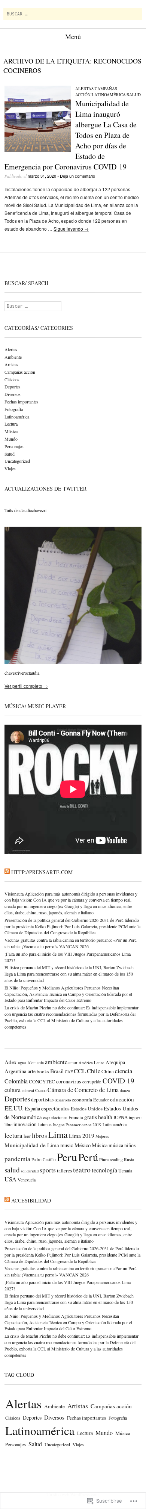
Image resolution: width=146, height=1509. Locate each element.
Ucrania (125, 1171)
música (116, 1145)
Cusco (40, 1090)
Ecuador (101, 1100)
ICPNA (120, 1117)
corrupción (91, 1082)
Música (11, 431)
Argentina (15, 1071)
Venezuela (27, 1180)
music (66, 1145)
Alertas (84, 88)
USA (10, 1179)
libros (39, 1135)
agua (22, 1062)
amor (73, 1062)
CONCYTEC (42, 1081)
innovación (25, 1124)
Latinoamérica (109, 94)
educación (122, 1099)
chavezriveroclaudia (21, 673)
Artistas (11, 364)
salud (12, 1169)
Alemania (35, 1062)
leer (27, 1136)
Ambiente (13, 357)
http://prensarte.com (42, 872)
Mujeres (102, 1136)
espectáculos (55, 1108)
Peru (67, 1156)
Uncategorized (17, 461)
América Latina (91, 1062)
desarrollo (63, 1100)
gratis (90, 1117)
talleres (64, 1170)
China (107, 1071)
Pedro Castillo (43, 1159)
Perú (88, 1157)
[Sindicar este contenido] (7, 872)
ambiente (56, 1062)
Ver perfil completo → (26, 686)
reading (116, 1159)
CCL (80, 1070)
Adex (10, 1062)
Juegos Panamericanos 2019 (77, 1124)
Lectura (11, 424)
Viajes (10, 468)
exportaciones (55, 1117)
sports (48, 1169)
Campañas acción (19, 372)
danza (125, 1090)
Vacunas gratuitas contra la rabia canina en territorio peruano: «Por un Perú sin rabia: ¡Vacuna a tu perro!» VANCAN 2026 (70, 943)
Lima (58, 1134)
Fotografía (13, 409)
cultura (12, 1090)
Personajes (14, 446)
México (82, 1145)
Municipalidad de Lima (31, 1145)
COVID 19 (118, 1080)
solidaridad (30, 1171)
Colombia (16, 1081)
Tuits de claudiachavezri (25, 510)
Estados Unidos (87, 1108)
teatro (82, 1170)
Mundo (11, 439)
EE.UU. (14, 1108)
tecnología (104, 1170)
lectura (13, 1135)
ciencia (123, 1071)
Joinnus (45, 1124)
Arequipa (115, 1062)
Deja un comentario (77, 176)
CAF (69, 1071)
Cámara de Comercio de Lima (83, 1090)
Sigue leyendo (71, 228)
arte (32, 1071)
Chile (93, 1071)
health (105, 1117)
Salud (134, 94)
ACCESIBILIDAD (31, 1200)
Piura (104, 1159)
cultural (28, 1090)
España (32, 1108)
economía (82, 1099)
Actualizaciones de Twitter (45, 488)
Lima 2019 (81, 1135)
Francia (76, 1117)
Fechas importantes (21, 402)
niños (130, 1145)
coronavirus (68, 1081)
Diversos (12, 394)
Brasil (57, 1071)
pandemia (17, 1158)
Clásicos (11, 379)
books (43, 1071)
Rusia (129, 1159)
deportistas (42, 1099)
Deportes (12, 387)
